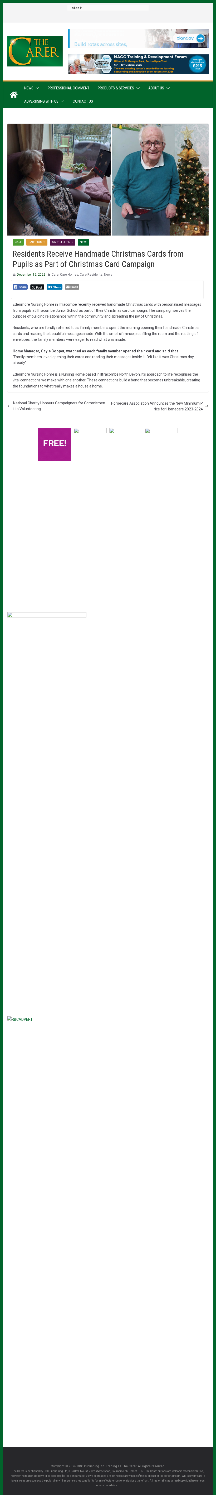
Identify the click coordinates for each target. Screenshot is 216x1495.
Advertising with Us (41, 101)
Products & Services (116, 88)
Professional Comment (68, 88)
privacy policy (76, 554)
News (28, 88)
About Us (156, 88)
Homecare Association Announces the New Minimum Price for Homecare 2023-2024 (157, 406)
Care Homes (36, 242)
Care (18, 242)
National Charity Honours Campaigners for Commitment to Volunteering (59, 406)
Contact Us (83, 101)
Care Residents (62, 242)
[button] (36, 88)
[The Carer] (13, 94)
